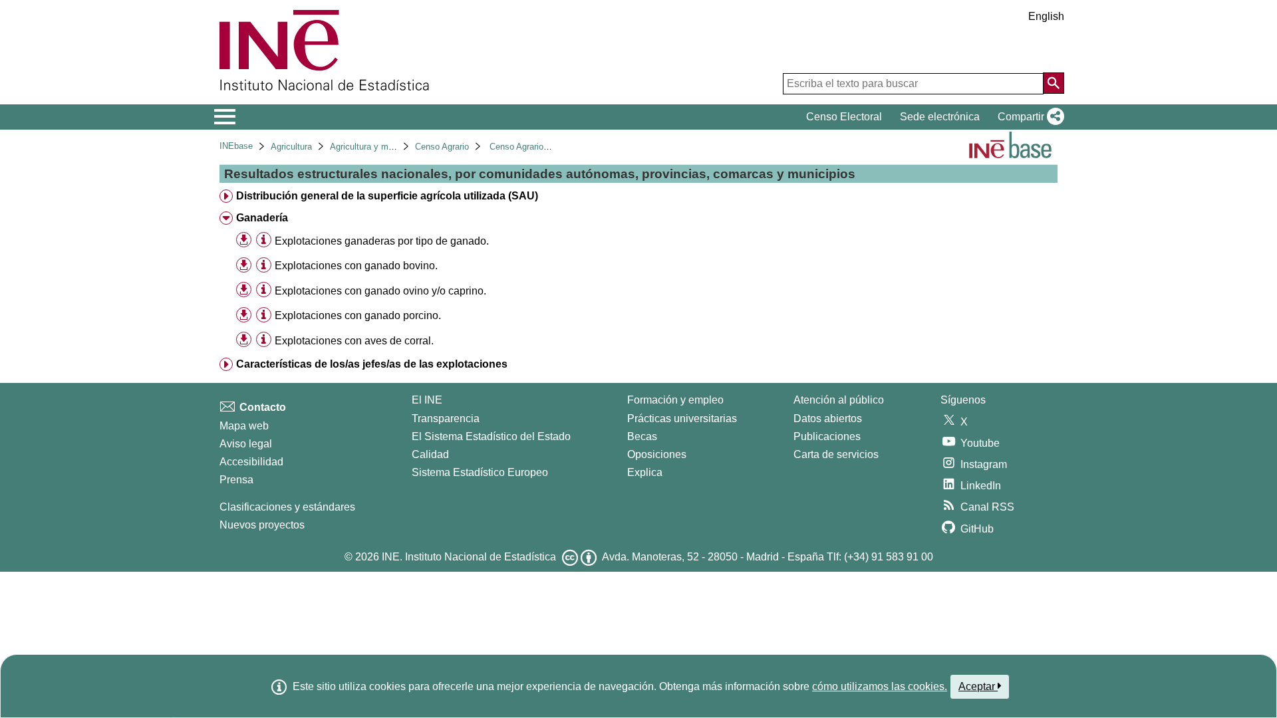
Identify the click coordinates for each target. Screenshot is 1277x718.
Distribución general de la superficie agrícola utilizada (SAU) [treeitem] (387, 195)
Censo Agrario (442, 147)
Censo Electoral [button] (844, 116)
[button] (1028, 117)
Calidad (430, 454)
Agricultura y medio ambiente (386, 147)
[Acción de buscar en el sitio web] (1053, 83)
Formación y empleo (675, 400)
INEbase (236, 146)
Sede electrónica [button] (940, 116)
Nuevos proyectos (262, 525)
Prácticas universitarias (682, 418)
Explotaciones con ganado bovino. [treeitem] (356, 265)
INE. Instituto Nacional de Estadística (469, 556)
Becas (642, 436)
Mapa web (244, 425)
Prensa (236, 479)
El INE (427, 400)
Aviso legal (245, 443)
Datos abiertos (827, 418)
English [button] (1046, 16)
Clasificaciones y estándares (287, 507)
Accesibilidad (251, 461)
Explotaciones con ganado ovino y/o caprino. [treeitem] (380, 291)
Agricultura (291, 147)
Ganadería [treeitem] (262, 217)
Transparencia (446, 418)
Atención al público (838, 400)
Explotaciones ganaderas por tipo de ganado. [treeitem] (382, 241)
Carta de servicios (836, 454)
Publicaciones (827, 436)
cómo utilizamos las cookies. (879, 686)
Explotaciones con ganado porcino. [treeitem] (358, 315)
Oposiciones (656, 454)
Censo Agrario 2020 (527, 147)
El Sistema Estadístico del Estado (491, 436)
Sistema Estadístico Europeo (480, 472)
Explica (644, 472)
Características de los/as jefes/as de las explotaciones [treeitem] (371, 364)
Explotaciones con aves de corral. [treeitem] (354, 340)
